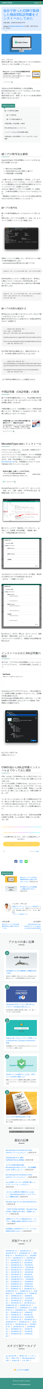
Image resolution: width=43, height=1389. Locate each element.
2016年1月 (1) (16, 1315)
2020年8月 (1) (16, 1282)
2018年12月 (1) (11, 1291)
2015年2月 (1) (24, 1322)
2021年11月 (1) (16, 1272)
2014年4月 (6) (16, 1334)
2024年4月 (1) (18, 1258)
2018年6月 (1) (21, 1293)
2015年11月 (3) (16, 1317)
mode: (36, 3)
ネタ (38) (25, 1360)
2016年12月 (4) (11, 1305)
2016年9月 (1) (25, 1308)
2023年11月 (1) (16, 1260)
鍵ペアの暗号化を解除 (11, 110)
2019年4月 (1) (16, 1289)
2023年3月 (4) (16, 1265)
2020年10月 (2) (16, 1279)
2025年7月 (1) (11, 1253)
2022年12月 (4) (16, 1267)
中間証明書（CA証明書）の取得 (14, 123)
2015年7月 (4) (16, 1319)
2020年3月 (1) (16, 1286)
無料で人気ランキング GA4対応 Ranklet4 (21, 1131)
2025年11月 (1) (25, 1251)
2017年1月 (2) (29, 1303)
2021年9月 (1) (16, 1274)
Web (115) (15, 1358)
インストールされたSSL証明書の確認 (16, 132)
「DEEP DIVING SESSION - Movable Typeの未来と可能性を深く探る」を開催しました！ (21, 1211)
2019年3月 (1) (29, 1289)
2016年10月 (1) (11, 1308)
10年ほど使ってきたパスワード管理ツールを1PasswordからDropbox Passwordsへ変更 (21, 1040)
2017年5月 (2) (16, 1301)
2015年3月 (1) (11, 1322)
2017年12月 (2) (16, 1298)
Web (11, 26)
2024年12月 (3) (21, 1255)
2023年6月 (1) (16, 1263)
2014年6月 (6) (16, 1331)
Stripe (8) (15, 1360)
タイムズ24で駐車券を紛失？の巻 (18, 1117)
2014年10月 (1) (18, 1327)
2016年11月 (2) (25, 1305)
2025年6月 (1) (24, 1253)
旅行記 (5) (23, 1356)
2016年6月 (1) (20, 1310)
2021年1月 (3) (16, 1277)
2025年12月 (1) (11, 1251)
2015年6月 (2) (29, 1319)
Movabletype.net (25, 1384)
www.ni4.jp (7, 2)
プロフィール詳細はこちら (20, 914)
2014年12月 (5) (21, 1324)
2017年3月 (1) (16, 1303)
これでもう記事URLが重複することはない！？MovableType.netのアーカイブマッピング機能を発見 (21, 1194)
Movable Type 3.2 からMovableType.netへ (21, 1202)
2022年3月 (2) (16, 1270)
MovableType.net (18, 26)
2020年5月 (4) (16, 1284)
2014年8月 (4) (16, 1329)
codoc (37, 851)
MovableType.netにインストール (15, 128)
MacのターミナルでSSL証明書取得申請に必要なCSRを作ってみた (28, 879)
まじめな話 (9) (11, 1356)
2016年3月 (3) (16, 1312)
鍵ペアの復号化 (11, 115)
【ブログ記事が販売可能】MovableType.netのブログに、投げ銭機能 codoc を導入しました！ (21, 1167)
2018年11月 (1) (25, 1291)
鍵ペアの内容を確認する (14, 119)
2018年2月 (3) (16, 1296)
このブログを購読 (22, 1370)
